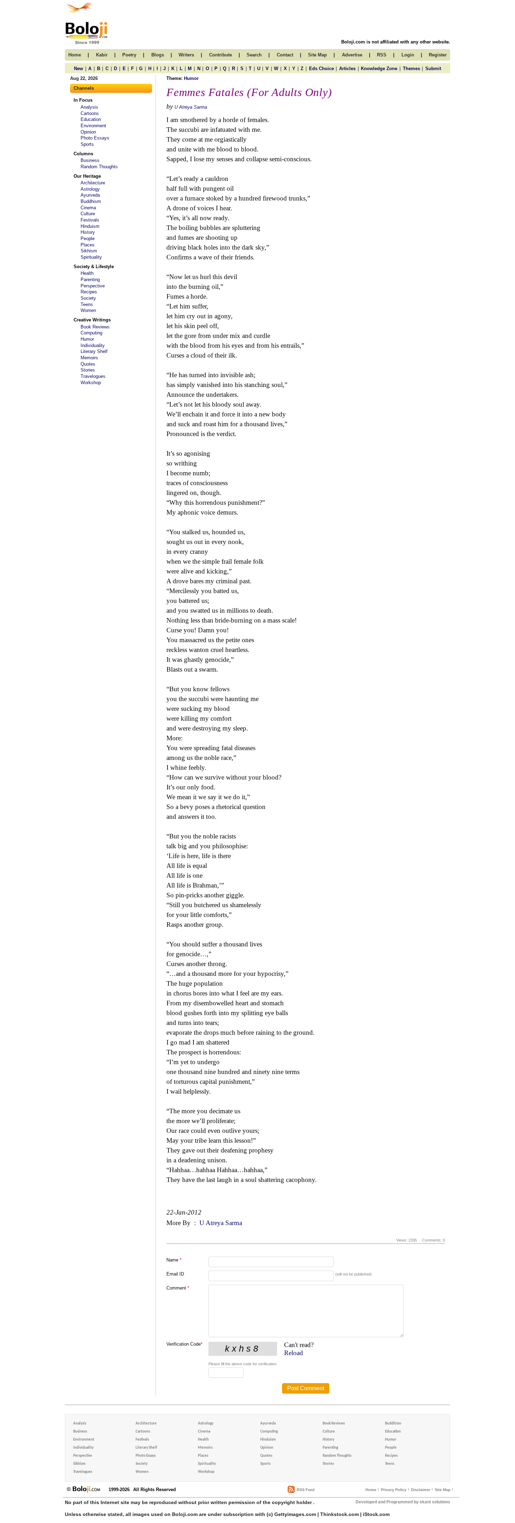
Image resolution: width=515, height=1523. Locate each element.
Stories (88, 370)
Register (438, 54)
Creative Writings (92, 319)
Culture (88, 213)
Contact (285, 54)
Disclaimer (420, 1490)
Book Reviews (95, 326)
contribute (220, 54)
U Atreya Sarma (190, 107)
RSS (381, 54)
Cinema (88, 207)
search (254, 54)
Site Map (443, 1490)
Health (87, 273)
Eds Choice (321, 68)
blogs (157, 54)
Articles (347, 68)
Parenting (90, 279)
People (88, 238)
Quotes (88, 364)
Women (88, 310)
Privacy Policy (393, 1490)
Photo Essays (95, 138)
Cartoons (90, 113)
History (88, 232)
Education (91, 119)
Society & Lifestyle (94, 266)
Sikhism (89, 250)
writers (186, 54)
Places (88, 244)
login (407, 54)
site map (317, 54)
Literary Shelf (94, 351)
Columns (83, 153)
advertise (352, 54)
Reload (293, 1353)
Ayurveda (90, 195)
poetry (129, 54)
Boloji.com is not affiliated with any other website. (395, 42)
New (78, 68)
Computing (91, 332)
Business (90, 160)
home (74, 54)
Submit (433, 68)
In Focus (83, 100)
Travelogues (93, 376)
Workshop (91, 382)
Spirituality (91, 257)
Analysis (89, 107)
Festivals (90, 220)
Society (88, 298)
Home (370, 1490)
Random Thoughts (99, 166)
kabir (102, 54)
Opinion (88, 132)
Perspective (93, 285)
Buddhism (91, 201)
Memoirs (89, 357)
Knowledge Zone (379, 68)
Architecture (93, 182)
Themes (411, 68)
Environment (93, 125)
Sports (87, 144)
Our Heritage (87, 176)
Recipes (89, 291)
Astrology (90, 189)
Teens (87, 304)
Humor (87, 339)
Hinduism (90, 226)
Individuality (93, 345)
